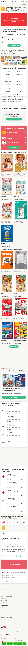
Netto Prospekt (4, 609)
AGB (2, 640)
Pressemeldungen (4, 623)
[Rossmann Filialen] (4, 522)
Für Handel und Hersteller (6, 591)
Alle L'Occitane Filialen (14, 45)
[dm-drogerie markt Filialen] (10, 522)
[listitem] (7, 165)
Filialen (12, 575)
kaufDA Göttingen (5, 575)
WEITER (14, 21)
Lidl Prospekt (3, 611)
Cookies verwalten (18, 640)
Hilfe (2, 636)
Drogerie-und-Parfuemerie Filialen (9, 577)
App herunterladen (4, 621)
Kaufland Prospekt (4, 600)
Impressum (16, 636)
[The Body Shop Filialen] (24, 522)
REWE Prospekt (4, 602)
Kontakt (15, 638)
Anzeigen (24, 4)
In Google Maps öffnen (14, 119)
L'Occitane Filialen (5, 579)
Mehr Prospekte (14, 346)
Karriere (2, 593)
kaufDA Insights (4, 619)
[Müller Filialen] (17, 522)
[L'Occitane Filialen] (4, 527)
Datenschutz (3, 638)
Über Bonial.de (4, 589)
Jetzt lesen (14, 397)
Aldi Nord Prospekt (4, 607)
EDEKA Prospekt (4, 598)
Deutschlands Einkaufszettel (7, 617)
